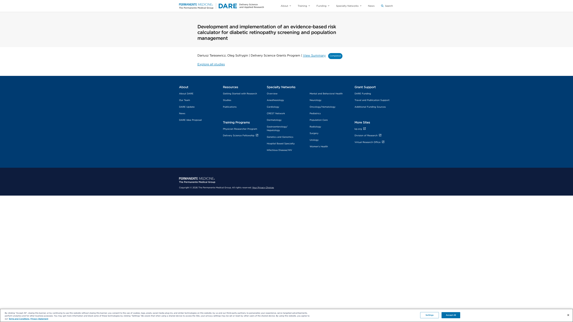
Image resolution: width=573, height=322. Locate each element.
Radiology (315, 127)
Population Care (319, 120)
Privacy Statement (39, 319)
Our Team (184, 100)
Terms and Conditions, (19, 319)
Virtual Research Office (368, 142)
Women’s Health (319, 146)
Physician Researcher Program (240, 129)
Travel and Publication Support (372, 100)
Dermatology (274, 120)
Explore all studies (211, 64)
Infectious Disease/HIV (279, 150)
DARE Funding (363, 94)
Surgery (314, 133)
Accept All (451, 315)
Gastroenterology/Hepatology (277, 128)
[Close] (568, 315)
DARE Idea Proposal (190, 120)
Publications (230, 107)
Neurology (315, 100)
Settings (429, 315)
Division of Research (366, 135)
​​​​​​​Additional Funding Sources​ (370, 107)
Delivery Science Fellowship (238, 135)
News (182, 113)
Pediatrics (315, 113)
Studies (227, 100)
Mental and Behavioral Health (326, 94)
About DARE (186, 94)
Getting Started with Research (240, 94)
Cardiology (273, 107)
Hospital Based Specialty (281, 144)
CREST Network (276, 113)
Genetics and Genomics (280, 137)
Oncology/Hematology (322, 107)
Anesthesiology (275, 100)
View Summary (314, 55)
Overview (272, 94)
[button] (387, 7)
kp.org (358, 129)
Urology (314, 140)
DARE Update (187, 107)
